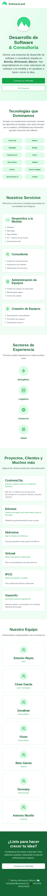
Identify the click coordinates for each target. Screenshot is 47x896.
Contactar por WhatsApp (23, 81)
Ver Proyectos (23, 88)
